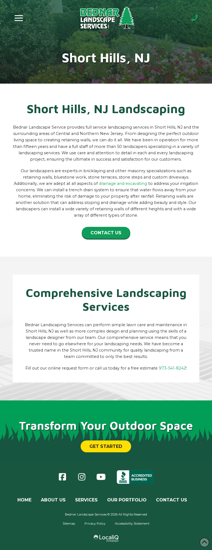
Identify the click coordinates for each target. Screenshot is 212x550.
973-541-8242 (172, 368)
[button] (19, 18)
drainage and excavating (123, 183)
